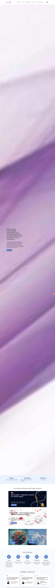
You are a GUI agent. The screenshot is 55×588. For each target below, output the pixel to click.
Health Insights (28, 2)
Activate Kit (38, 2)
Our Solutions (19, 2)
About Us (23, 2)
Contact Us (33, 2)
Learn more (9, 256)
